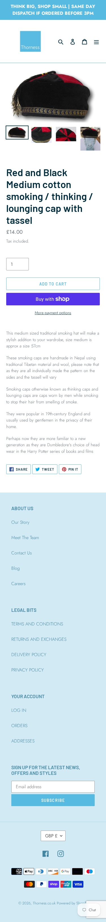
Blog (15, 568)
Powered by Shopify (72, 903)
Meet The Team (25, 537)
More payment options (53, 313)
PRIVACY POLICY (27, 670)
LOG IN (18, 710)
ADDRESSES (22, 741)
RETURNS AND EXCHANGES (38, 639)
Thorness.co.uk (44, 903)
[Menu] (96, 41)
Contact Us (21, 553)
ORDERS (19, 725)
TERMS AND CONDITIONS (37, 624)
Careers (18, 583)
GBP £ (51, 836)
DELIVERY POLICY (28, 654)
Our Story (20, 522)
